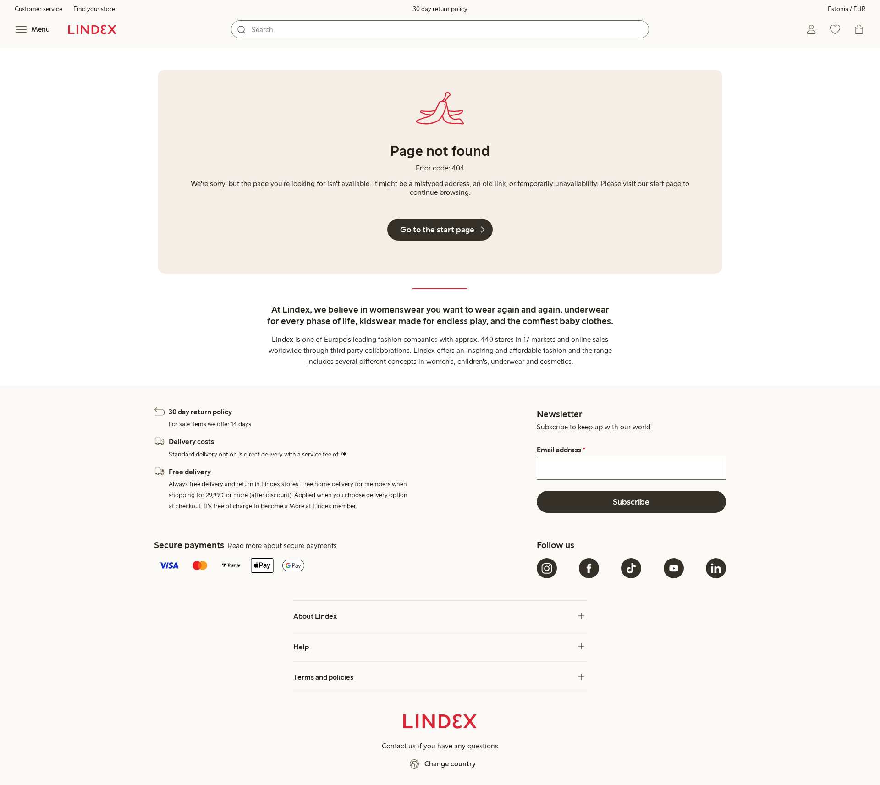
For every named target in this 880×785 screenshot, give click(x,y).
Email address (561, 450)
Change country (450, 763)
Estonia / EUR (846, 9)
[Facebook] (589, 568)
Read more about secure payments (282, 545)
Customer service (38, 9)
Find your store (94, 9)
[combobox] (440, 29)
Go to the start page (437, 230)
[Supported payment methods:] (343, 566)
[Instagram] (547, 568)
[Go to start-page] (92, 29)
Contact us (399, 745)
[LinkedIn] (716, 568)
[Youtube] (674, 568)
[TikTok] (631, 568)
